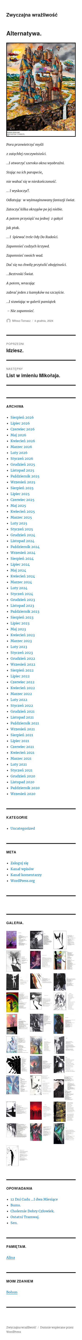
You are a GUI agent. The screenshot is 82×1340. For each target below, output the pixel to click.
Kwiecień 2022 (23, 688)
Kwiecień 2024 (23, 576)
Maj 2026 (18, 435)
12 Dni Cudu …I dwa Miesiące (34, 1199)
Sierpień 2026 (22, 417)
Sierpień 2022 (22, 670)
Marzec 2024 (21, 582)
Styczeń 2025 (22, 529)
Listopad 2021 (22, 717)
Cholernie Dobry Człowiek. (32, 1211)
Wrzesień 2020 (23, 794)
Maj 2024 (18, 570)
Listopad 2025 (22, 470)
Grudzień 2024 (23, 535)
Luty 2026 (19, 453)
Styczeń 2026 (22, 458)
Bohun (11, 1292)
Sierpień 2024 (22, 558)
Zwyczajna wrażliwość (32, 14)
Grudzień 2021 (22, 711)
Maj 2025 (18, 505)
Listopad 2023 (22, 605)
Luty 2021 (19, 764)
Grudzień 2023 (23, 600)
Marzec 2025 (21, 517)
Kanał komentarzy (26, 875)
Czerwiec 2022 (22, 682)
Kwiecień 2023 (23, 635)
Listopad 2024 (22, 541)
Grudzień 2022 (23, 658)
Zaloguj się (19, 863)
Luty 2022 (19, 700)
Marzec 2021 (21, 758)
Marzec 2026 (21, 447)
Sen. (14, 1223)
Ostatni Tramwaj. (25, 1217)
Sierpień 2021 (22, 735)
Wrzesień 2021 (23, 729)
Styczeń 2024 (22, 594)
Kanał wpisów (22, 869)
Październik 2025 (25, 476)
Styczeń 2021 (21, 770)
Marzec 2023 (21, 641)
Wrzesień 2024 (23, 552)
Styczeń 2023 (22, 652)
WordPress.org (23, 881)
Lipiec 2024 (20, 564)
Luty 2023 (19, 647)
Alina (10, 1257)
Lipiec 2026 (20, 423)
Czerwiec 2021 (22, 747)
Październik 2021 (25, 723)
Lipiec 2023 (20, 623)
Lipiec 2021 (20, 741)
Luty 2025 (19, 523)
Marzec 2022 (21, 694)
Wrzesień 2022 (23, 664)
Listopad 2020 (22, 782)
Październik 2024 (25, 547)
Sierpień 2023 (22, 617)
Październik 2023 (25, 611)
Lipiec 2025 (20, 494)
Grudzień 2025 (23, 464)
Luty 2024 (19, 588)
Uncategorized (23, 828)
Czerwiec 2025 (22, 500)
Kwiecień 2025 (23, 511)
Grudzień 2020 (23, 776)
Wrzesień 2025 (23, 482)
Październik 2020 (25, 788)
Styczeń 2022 (22, 705)
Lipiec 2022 (20, 676)
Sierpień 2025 (22, 488)
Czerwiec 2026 (23, 429)
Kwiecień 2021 (22, 752)
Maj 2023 (18, 629)
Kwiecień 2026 (23, 441)
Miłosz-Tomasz (21, 321)
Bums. (16, 1205)
